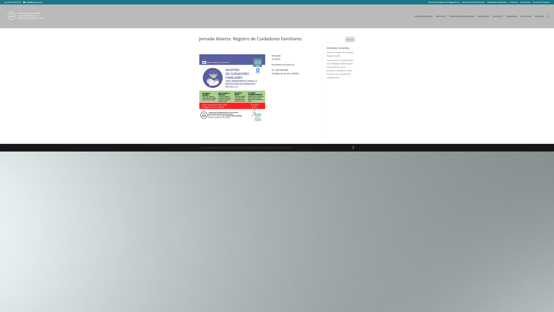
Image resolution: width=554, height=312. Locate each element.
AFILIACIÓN (526, 16)
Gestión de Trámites (541, 2)
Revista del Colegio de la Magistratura (444, 2)
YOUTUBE (539, 16)
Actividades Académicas (497, 2)
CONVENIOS (511, 16)
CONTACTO (497, 16)
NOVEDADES (483, 16)
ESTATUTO (441, 16)
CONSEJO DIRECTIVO (423, 16)
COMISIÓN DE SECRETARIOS (461, 16)
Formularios (525, 2)
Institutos (514, 2)
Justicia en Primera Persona (473, 2)
